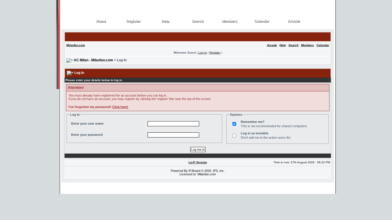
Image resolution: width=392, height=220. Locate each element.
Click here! (120, 107)
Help (165, 21)
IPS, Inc (218, 170)
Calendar (261, 21)
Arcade (294, 21)
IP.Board (194, 170)
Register (133, 21)
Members (230, 21)
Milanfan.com (75, 45)
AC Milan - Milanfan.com (93, 60)
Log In (202, 52)
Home (101, 21)
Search (198, 21)
